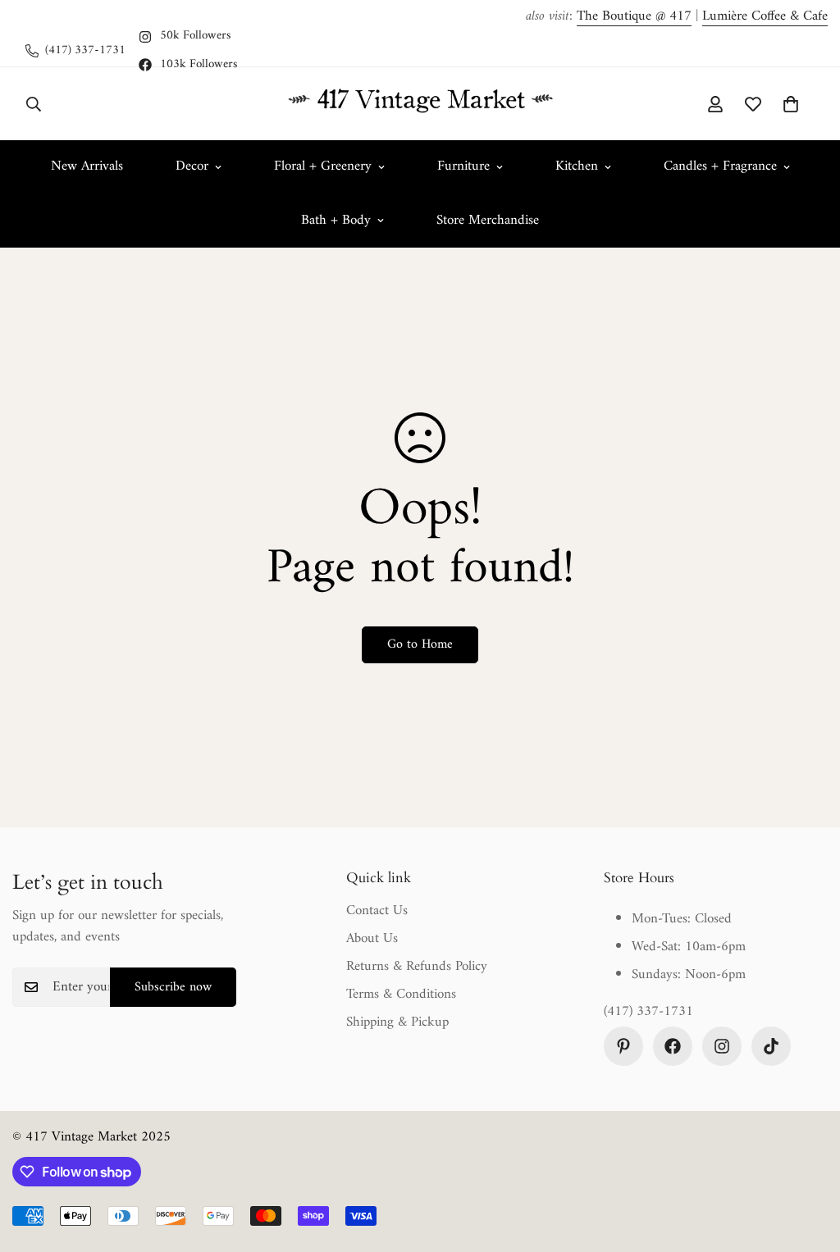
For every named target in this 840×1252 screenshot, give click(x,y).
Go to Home (420, 644)
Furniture (463, 166)
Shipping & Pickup (397, 1022)
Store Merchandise (487, 220)
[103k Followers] (672, 1046)
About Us (372, 938)
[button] (791, 104)
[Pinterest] (623, 1046)
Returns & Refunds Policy (416, 966)
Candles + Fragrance (720, 166)
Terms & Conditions (401, 994)
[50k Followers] (722, 1046)
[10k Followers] (771, 1046)
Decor (192, 166)
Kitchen (576, 166)
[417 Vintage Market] (420, 103)
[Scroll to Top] (808, 1162)
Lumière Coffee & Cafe (765, 16)
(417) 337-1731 (648, 1012)
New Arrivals (87, 166)
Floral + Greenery (323, 166)
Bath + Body (336, 220)
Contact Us (377, 911)
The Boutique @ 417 (634, 16)
